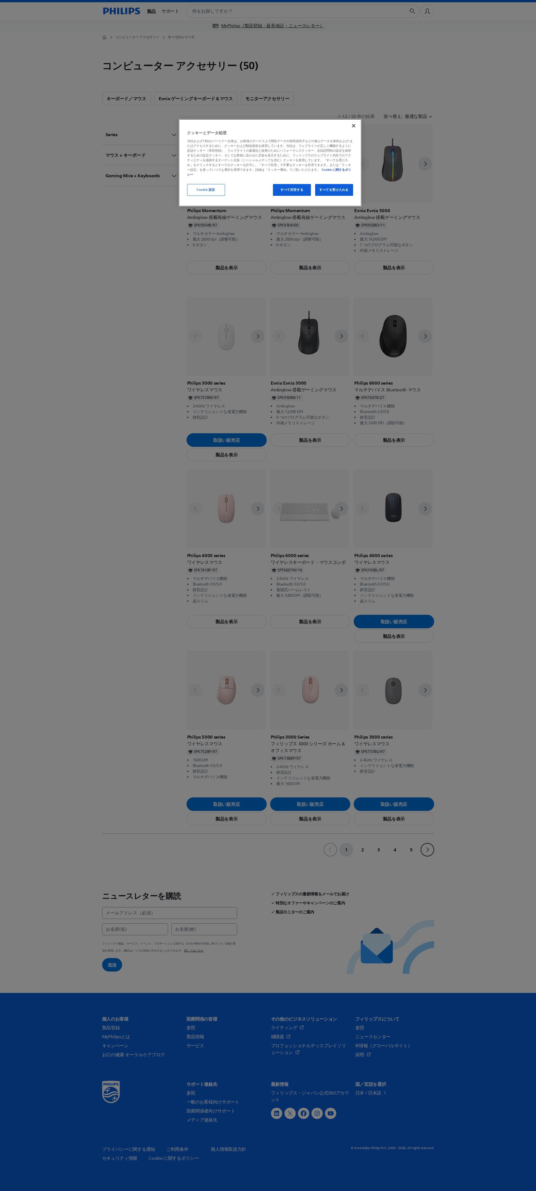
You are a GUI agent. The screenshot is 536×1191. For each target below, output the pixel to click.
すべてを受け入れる (334, 189)
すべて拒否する (292, 189)
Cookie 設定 (206, 189)
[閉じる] (353, 126)
